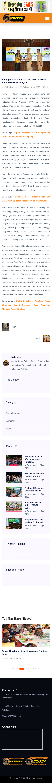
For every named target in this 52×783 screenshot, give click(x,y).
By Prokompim (10, 87)
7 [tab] (30, 668)
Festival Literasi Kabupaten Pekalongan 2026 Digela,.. (24, 652)
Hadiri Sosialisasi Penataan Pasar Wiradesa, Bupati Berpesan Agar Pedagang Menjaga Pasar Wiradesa (26, 305)
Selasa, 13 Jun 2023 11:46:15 (35, 87)
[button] (47, 18)
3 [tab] (17, 668)
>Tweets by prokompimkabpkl (20, 554)
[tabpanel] (26, 642)
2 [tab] (14, 668)
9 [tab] (35, 668)
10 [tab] (38, 668)
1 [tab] (12, 668)
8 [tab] (33, 668)
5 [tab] (26, 668)
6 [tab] (28, 668)
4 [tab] (21, 669)
